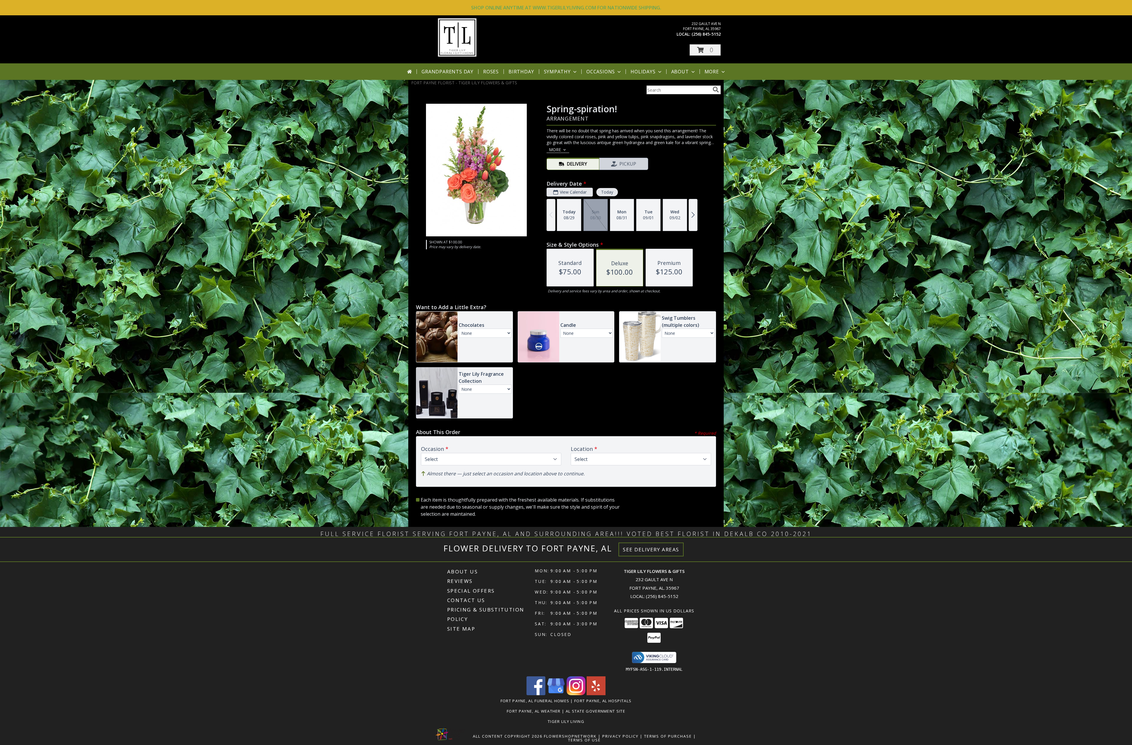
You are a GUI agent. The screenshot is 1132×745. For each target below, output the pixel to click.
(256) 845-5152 (706, 34)
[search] (715, 89)
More (712, 71)
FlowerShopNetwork (570, 736)
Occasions (600, 71)
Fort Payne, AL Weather (534, 711)
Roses (491, 71)
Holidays (643, 71)
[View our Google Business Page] (556, 693)
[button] (705, 50)
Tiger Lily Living (566, 721)
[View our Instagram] (576, 693)
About (680, 71)
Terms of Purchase (668, 736)
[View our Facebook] (535, 693)
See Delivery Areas (651, 549)
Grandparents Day (447, 71)
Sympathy (557, 71)
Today (607, 192)
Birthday (521, 71)
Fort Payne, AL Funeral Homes (535, 700)
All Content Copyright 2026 (507, 736)
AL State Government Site (595, 711)
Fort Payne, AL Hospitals (602, 700)
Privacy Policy (620, 736)
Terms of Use (584, 740)
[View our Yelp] (596, 693)
